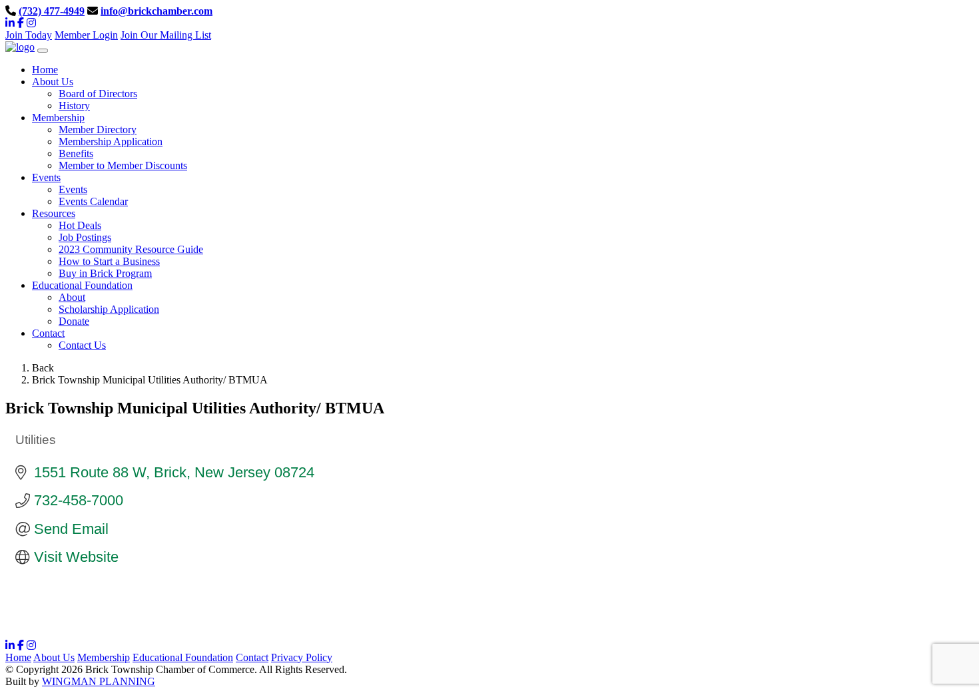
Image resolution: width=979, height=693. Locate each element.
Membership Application (111, 141)
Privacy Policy (301, 657)
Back (43, 367)
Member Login (86, 35)
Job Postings (85, 237)
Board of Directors (98, 93)
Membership (103, 657)
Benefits (76, 153)
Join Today (28, 35)
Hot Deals (80, 225)
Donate (74, 321)
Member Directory (98, 129)
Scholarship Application (109, 309)
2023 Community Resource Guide (131, 249)
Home (18, 657)
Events (73, 189)
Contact (252, 657)
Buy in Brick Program (105, 273)
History (74, 105)
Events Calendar (93, 201)
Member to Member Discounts (123, 165)
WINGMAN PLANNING (98, 681)
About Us (54, 657)
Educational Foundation (183, 657)
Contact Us (82, 345)
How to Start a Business (109, 261)
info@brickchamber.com (156, 11)
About (72, 297)
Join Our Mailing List (166, 35)
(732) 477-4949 (52, 11)
